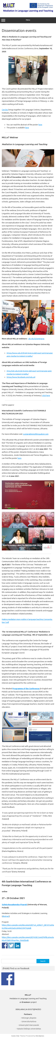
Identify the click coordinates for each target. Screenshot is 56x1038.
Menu (28, 20)
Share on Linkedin (17, 945)
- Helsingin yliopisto (28, 1018)
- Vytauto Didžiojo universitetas (28, 1029)
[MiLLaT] (28, 12)
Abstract (5, 916)
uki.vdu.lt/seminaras (36, 339)
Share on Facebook (5, 945)
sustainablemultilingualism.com (35, 434)
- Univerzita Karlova (28, 1021)
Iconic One (15, 1036)
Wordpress (40, 1036)
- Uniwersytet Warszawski (28, 1025)
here (40, 125)
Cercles (5, 110)
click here (46, 396)
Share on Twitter (11, 945)
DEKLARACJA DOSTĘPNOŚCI (28, 1009)
